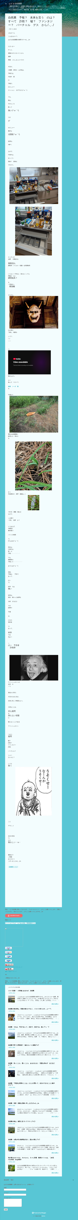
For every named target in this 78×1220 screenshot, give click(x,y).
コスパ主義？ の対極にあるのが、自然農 (21, 991)
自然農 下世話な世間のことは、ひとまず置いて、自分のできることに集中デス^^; (31, 1084)
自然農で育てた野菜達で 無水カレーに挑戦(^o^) (23, 1045)
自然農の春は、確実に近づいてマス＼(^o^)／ (22, 1121)
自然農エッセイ (13, 867)
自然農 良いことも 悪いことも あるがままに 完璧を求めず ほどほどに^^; (31, 1064)
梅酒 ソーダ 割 (13, 386)
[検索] (72, 4)
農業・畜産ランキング (11, 971)
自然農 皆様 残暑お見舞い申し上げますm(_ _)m (23, 1103)
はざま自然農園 (15, 3)
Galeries (43, 1216)
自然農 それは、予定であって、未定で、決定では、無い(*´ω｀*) (28, 1027)
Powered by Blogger (40, 1213)
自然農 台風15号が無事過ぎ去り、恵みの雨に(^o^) (24, 1140)
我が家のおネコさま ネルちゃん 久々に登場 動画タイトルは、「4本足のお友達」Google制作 (31, 1159)
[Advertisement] (68, 36)
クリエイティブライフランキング (13, 967)
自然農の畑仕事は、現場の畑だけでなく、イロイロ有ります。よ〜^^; (29, 1009)
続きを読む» (55, 1004)
